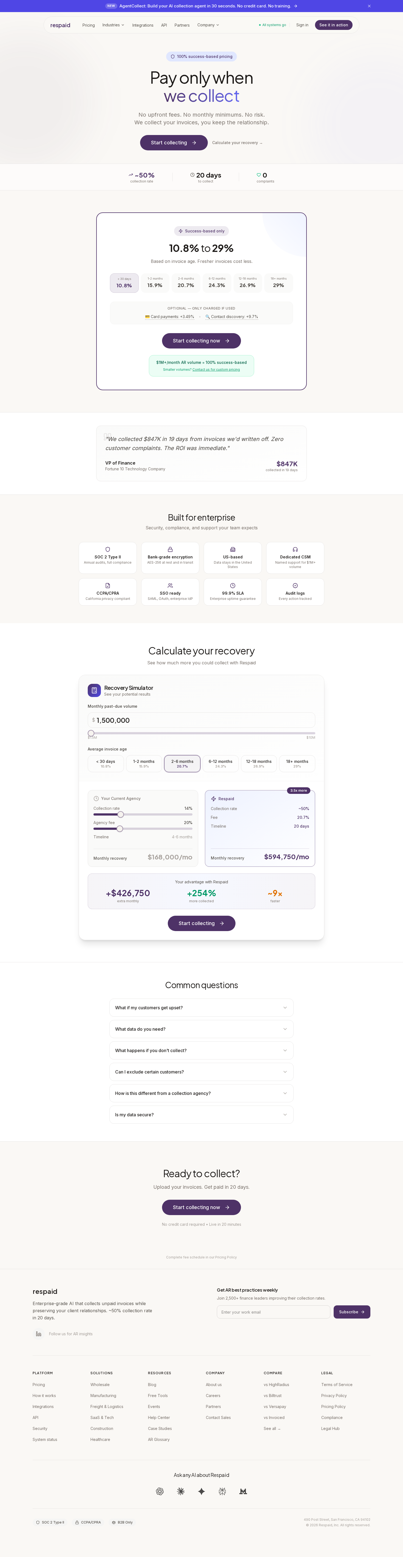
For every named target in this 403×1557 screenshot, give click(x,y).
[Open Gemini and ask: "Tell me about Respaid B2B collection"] (201, 1491)
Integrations (43, 1406)
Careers (213, 1395)
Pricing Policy (333, 1406)
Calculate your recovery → (237, 142)
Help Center (159, 1417)
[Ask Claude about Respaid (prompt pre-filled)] (181, 1491)
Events (154, 1406)
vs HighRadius (276, 1384)
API (35, 1417)
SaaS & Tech (102, 1417)
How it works (44, 1395)
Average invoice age (107, 749)
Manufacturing (103, 1395)
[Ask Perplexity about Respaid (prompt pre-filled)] (222, 1491)
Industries (111, 25)
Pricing (39, 1384)
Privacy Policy (334, 1395)
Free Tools (158, 1395)
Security (40, 1428)
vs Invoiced (274, 1417)
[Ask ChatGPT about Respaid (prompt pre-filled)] (160, 1491)
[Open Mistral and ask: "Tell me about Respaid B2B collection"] (243, 1491)
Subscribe (348, 1311)
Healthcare (100, 1439)
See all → (272, 1428)
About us (214, 1384)
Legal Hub (330, 1428)
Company (206, 25)
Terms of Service (337, 1384)
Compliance (332, 1417)
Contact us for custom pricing (216, 369)
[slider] (91, 733)
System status (45, 1439)
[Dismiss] (369, 6)
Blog (152, 1384)
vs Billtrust (273, 1395)
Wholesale (100, 1384)
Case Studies (160, 1428)
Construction (101, 1428)
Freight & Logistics (106, 1406)
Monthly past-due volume (112, 706)
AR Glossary (159, 1439)
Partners (213, 1406)
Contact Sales (218, 1417)
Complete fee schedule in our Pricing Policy (201, 1257)
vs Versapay (275, 1406)
